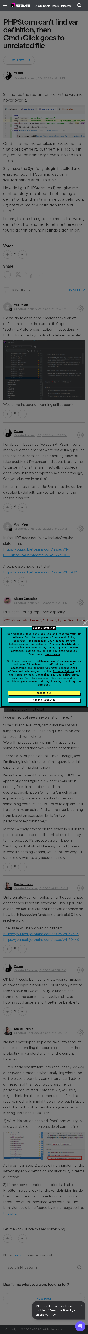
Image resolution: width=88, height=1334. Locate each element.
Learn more (52, 654)
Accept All (44, 693)
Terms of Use (24, 674)
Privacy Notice (63, 671)
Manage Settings (44, 700)
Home (21, 5)
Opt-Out (43, 685)
